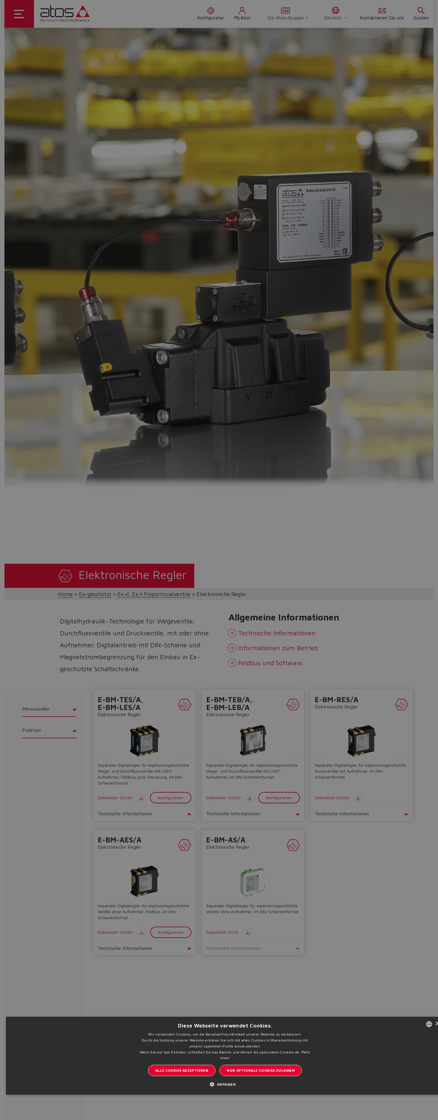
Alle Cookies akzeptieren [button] (182, 1070)
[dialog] (219, 560)
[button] (225, 1084)
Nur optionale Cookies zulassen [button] (261, 1070)
